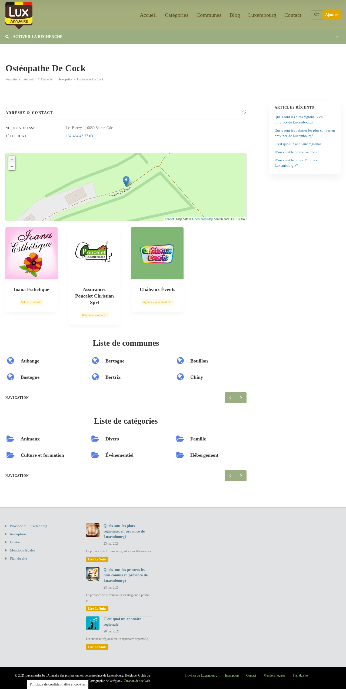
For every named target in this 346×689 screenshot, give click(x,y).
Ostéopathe (65, 79)
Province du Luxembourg (28, 526)
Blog (234, 15)
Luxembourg (262, 15)
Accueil (148, 15)
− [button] (12, 166)
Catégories (176, 15)
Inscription (18, 534)
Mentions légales (22, 550)
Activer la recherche (37, 37)
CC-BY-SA (238, 219)
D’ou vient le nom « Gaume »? (297, 152)
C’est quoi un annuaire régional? (298, 144)
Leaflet (169, 219)
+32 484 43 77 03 (79, 136)
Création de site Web (137, 681)
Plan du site (18, 558)
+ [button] (12, 159)
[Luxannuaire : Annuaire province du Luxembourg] (18, 15)
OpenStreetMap (202, 219)
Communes (209, 15)
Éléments (46, 79)
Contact (292, 15)
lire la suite (97, 559)
